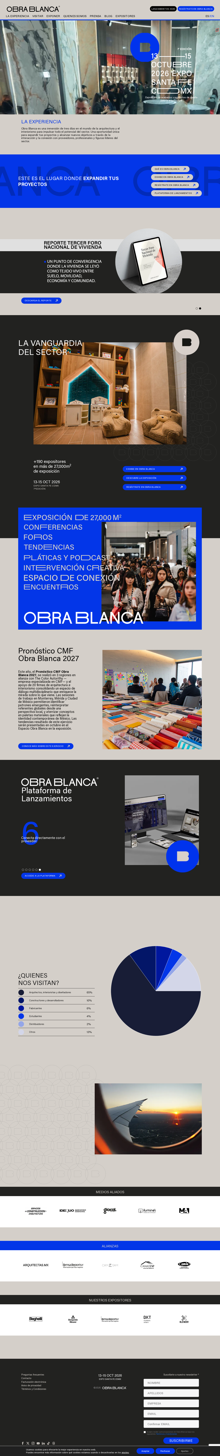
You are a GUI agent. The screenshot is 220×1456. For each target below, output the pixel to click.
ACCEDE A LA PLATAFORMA (40, 875)
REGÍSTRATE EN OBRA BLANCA (196, 8)
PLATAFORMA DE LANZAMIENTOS (173, 193)
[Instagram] (33, 1443)
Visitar (37, 16)
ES (207, 16)
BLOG (108, 16)
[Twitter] (27, 1443)
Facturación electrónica (33, 1381)
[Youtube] (38, 1443)
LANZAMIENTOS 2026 (163, 8)
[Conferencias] (88, 527)
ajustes (125, 1452)
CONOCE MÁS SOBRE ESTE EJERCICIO (43, 746)
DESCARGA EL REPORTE (38, 300)
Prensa (95, 16)
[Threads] (53, 1443)
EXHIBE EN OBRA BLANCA (169, 177)
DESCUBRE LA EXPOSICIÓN (141, 477)
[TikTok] (48, 1443)
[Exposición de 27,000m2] (88, 517)
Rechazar (165, 1450)
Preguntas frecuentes (32, 1374)
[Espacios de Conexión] (88, 577)
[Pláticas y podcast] (88, 557)
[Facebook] (22, 1443)
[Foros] (88, 537)
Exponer (53, 16)
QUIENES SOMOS (75, 16)
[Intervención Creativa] (88, 567)
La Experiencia (17, 16)
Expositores (125, 16)
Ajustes (184, 1450)
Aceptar (145, 1450)
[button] (197, 308)
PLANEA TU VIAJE (31, 1159)
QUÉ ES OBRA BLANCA (167, 168)
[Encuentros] (88, 587)
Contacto (26, 1378)
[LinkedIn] (43, 1443)
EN (212, 16)
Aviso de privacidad (31, 1385)
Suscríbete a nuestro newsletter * (181, 1374)
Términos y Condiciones (33, 1389)
